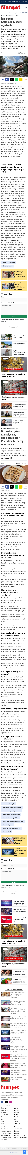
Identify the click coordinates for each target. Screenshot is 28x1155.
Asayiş (17, 15)
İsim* (2, 297)
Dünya (16, 1108)
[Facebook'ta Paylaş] (7, 79)
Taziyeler (3, 1112)
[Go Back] (24, 1152)
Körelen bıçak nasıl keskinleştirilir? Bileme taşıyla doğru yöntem (19, 973)
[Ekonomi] (14, 364)
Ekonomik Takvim (6, 1138)
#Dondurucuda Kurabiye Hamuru (11, 828)
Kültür (16, 1115)
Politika (16, 1117)
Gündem (16, 1112)
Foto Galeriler (5, 1129)
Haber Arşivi (17, 1133)
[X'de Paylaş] (12, 79)
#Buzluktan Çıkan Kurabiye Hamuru (12, 807)
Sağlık (3, 1123)
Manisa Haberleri (13, 13)
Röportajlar (4, 1110)
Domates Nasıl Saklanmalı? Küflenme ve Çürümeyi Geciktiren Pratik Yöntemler (19, 981)
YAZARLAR (4, 1)
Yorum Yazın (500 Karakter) (8, 303)
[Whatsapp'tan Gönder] (16, 79)
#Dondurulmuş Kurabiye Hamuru (11, 811)
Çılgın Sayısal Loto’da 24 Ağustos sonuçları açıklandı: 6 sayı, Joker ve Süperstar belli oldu (19, 919)
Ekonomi (17, 1110)
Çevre (2, 1119)
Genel (17, 428)
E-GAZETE (11, 1)
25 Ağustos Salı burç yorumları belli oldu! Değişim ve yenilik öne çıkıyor (19, 903)
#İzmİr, (4, 262)
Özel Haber (4, 13)
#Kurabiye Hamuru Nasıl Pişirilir (11, 814)
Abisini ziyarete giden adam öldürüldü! (19, 336)
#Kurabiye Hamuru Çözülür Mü (11, 818)
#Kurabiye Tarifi (7, 832)
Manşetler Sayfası (6, 1131)
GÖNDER (14, 316)
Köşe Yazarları (5, 1127)
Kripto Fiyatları (5, 1135)
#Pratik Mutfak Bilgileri (9, 804)
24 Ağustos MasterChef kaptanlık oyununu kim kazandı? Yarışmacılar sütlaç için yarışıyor (19, 911)
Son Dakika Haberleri (20, 1138)
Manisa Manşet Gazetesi (8, 15)
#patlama (12, 262)
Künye (16, 1127)
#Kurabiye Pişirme (7, 825)
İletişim (16, 1131)
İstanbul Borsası (6, 1133)
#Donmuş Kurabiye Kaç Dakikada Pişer (13, 821)
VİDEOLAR (18, 1)
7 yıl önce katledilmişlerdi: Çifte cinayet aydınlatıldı (19, 352)
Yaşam (16, 1121)
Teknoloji (17, 1123)
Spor (15, 1119)
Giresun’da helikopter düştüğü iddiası (19, 344)
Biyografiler (4, 1115)
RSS (4, 1148)
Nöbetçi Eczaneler (6, 1140)
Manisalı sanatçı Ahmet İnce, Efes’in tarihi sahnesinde (19, 406)
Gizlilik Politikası (19, 1129)
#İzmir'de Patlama (7, 266)
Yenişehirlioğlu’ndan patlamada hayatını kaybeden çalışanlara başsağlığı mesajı (19, 414)
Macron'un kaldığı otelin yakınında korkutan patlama (18, 422)
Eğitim (3, 1121)
